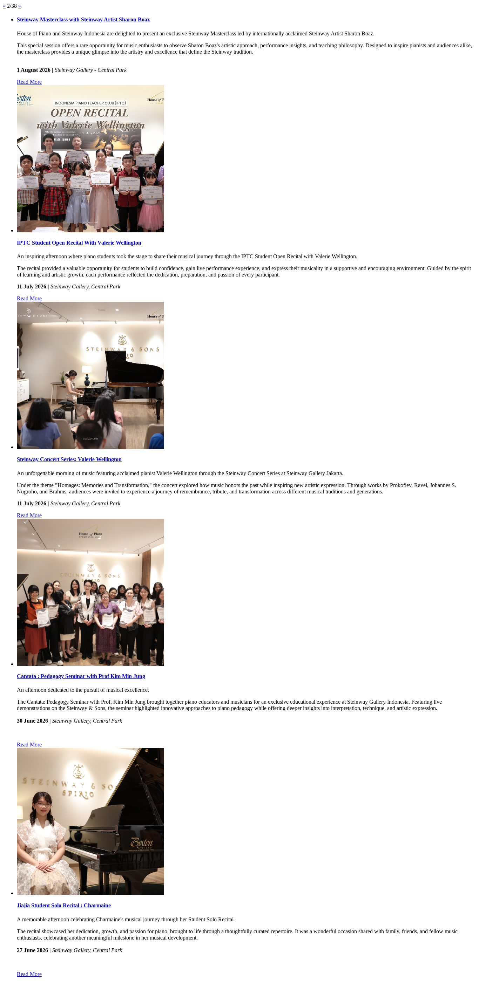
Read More (29, 82)
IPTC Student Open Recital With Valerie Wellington (79, 243)
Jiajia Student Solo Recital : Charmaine (64, 905)
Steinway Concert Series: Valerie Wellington (69, 459)
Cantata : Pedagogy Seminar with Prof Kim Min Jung (81, 676)
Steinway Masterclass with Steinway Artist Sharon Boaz (83, 19)
